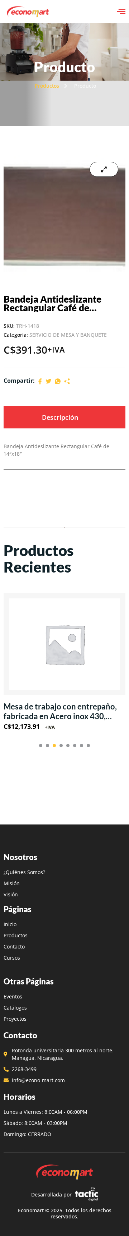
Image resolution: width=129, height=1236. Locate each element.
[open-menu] (121, 11)
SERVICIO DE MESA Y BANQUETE (68, 334)
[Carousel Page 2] (47, 745)
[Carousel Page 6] (74, 745)
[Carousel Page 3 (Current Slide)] (54, 745)
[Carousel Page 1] (40, 745)
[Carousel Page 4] (61, 745)
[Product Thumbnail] (104, 169)
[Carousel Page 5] (68, 745)
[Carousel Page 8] (88, 745)
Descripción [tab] (60, 417)
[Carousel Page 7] (81, 745)
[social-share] (40, 381)
